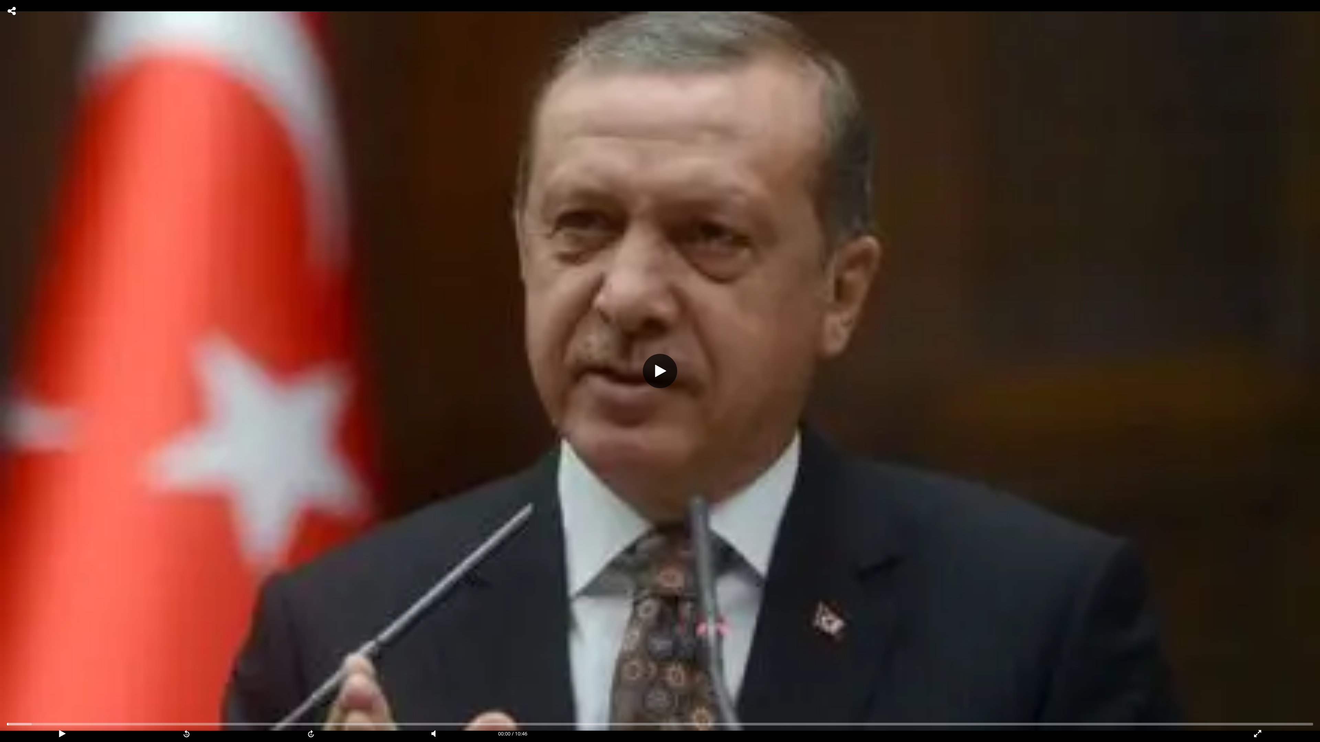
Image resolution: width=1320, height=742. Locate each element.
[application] (660, 371)
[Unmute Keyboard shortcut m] (436, 734)
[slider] (660, 724)
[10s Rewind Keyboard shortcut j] (186, 734)
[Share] (11, 11)
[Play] (660, 371)
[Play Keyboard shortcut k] (62, 734)
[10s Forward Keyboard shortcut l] (311, 734)
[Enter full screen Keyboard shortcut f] (1258, 734)
